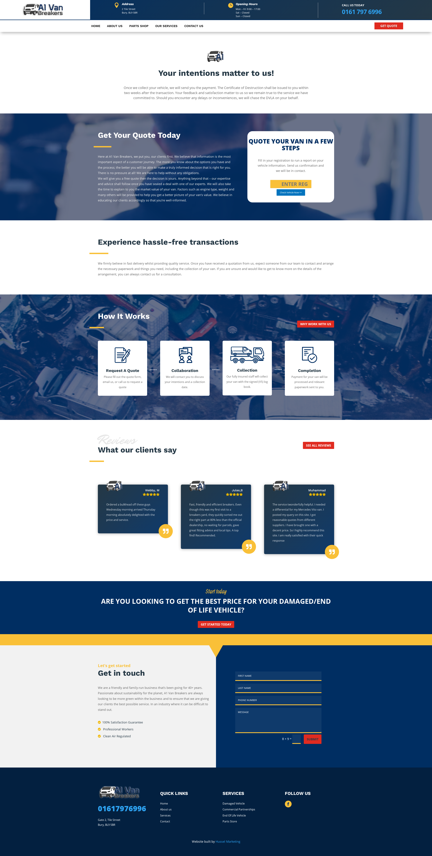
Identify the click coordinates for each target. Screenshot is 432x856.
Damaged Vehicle (234, 803)
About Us (115, 26)
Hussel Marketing (228, 841)
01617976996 (122, 808)
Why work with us (315, 324)
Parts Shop (138, 26)
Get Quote (388, 26)
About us (166, 809)
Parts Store (230, 821)
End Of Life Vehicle (234, 815)
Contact (165, 821)
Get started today (216, 624)
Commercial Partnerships (239, 809)
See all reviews (318, 445)
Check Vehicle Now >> (291, 192)
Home (95, 26)
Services (165, 815)
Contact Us (193, 26)
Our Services (166, 26)
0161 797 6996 (362, 12)
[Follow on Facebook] (288, 804)
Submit (312, 739)
